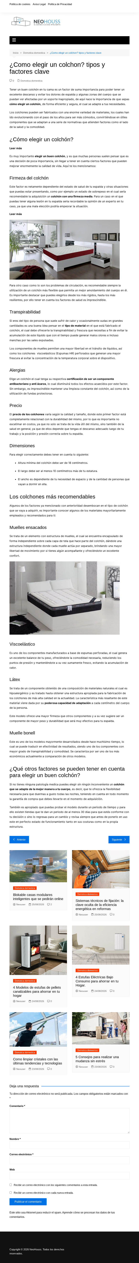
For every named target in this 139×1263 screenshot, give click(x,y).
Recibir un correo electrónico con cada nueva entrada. (43, 1192)
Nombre (15, 1138)
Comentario (17, 1106)
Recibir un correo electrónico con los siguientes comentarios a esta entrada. (55, 1185)
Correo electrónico (21, 1154)
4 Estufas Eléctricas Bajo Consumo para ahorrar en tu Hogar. (97, 981)
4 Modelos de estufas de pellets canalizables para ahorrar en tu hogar (37, 991)
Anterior (21, 839)
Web (12, 1169)
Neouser (20, 904)
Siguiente (117, 839)
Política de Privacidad (60, 4)
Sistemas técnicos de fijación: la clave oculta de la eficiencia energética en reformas (100, 905)
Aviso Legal (39, 4)
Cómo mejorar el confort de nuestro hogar (50, 148)
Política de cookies (19, 4)
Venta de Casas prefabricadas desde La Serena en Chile (59, 214)
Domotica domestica (31, 80)
